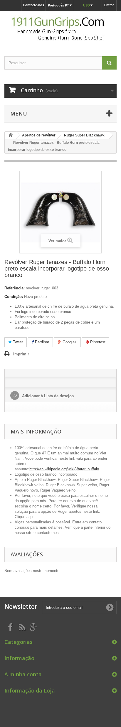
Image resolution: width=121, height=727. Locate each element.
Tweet (17, 342)
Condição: (13, 296)
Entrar (109, 5)
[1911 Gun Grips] (60, 28)
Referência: (14, 288)
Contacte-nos (33, 5)
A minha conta (23, 674)
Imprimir (21, 354)
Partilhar (41, 342)
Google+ (69, 342)
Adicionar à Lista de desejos (47, 396)
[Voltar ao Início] (10, 135)
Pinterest (97, 342)
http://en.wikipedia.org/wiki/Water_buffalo (64, 469)
